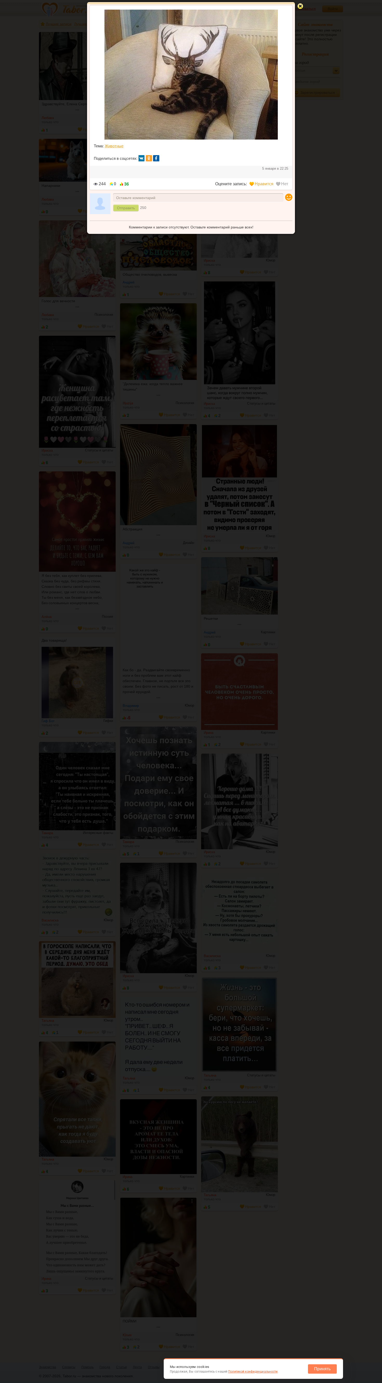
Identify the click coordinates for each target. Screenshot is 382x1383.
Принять (322, 1369)
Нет (284, 184)
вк (142, 158)
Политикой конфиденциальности (253, 1371)
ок (149, 158)
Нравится (264, 184)
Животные (114, 146)
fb (156, 158)
